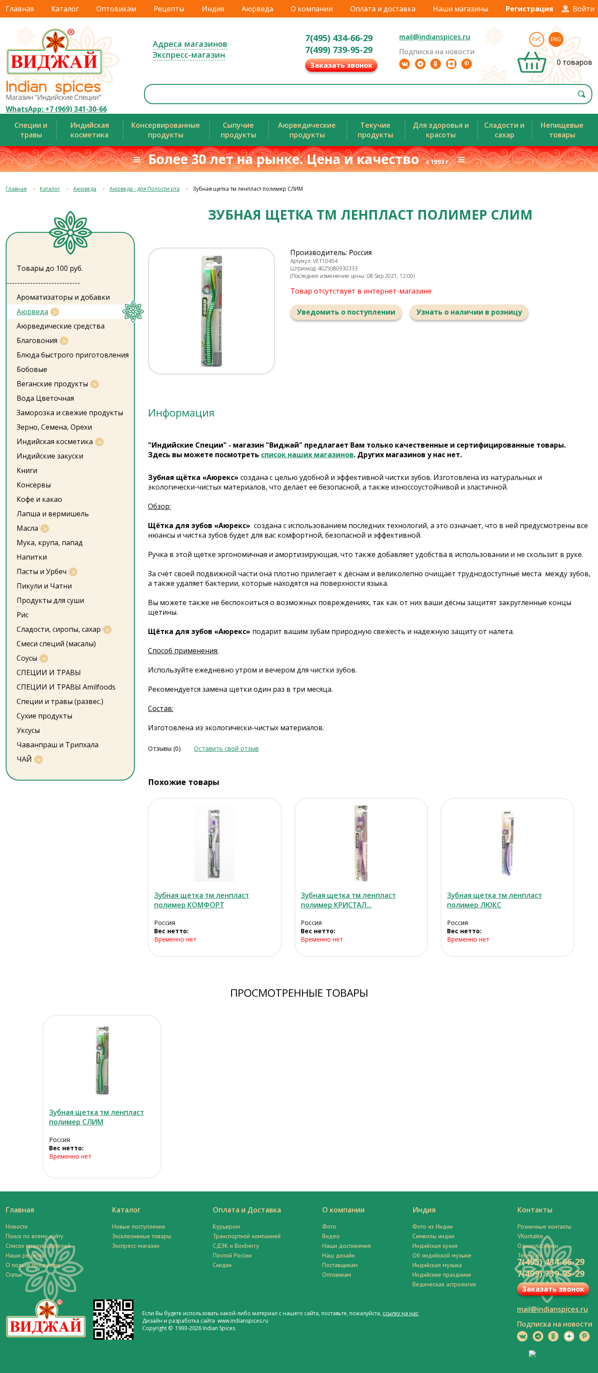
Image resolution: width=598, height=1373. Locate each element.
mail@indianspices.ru (434, 37)
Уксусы (28, 730)
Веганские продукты (52, 384)
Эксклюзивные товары (141, 1236)
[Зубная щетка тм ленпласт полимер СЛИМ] (102, 1060)
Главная (20, 9)
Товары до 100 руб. (50, 268)
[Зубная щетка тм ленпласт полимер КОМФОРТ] (214, 843)
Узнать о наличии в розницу (469, 312)
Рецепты (169, 9)
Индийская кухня (434, 1246)
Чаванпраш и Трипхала (57, 745)
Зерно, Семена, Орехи (54, 427)
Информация (181, 412)
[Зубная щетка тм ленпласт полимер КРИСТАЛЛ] (361, 843)
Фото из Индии (432, 1226)
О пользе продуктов (33, 1265)
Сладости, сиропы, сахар (59, 629)
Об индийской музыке (441, 1255)
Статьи (14, 1274)
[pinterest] (466, 64)
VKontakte (530, 1236)
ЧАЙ (24, 759)
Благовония (37, 340)
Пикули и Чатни (44, 586)
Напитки (32, 557)
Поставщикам (340, 1265)
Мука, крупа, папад (50, 542)
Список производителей (38, 1246)
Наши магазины (460, 9)
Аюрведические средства (61, 326)
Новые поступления (138, 1226)
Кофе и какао (39, 499)
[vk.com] (404, 64)
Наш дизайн (338, 1255)
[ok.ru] (435, 64)
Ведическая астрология (444, 1284)
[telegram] (420, 64)
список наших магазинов (307, 454)
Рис (22, 615)
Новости (17, 1226)
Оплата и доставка (382, 9)
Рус (537, 39)
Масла (27, 528)
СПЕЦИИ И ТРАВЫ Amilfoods (66, 687)
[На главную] (55, 74)
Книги (27, 470)
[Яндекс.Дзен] (451, 64)
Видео (331, 1236)
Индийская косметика (55, 441)
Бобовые (32, 369)
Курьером (226, 1226)
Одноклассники (537, 1246)
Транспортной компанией (247, 1236)
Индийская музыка (437, 1265)
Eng (556, 39)
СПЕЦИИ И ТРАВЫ (49, 672)
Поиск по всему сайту (34, 1236)
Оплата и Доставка (247, 1210)
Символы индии (433, 1236)
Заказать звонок (341, 65)
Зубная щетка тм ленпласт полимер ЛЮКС (494, 900)
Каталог (65, 9)
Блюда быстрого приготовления (73, 355)
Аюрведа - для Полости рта (144, 189)
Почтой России (232, 1255)
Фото (329, 1226)
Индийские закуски (50, 456)
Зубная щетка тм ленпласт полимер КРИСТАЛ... (348, 900)
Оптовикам (116, 9)
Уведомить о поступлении (346, 312)
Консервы (34, 485)
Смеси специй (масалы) (56, 643)
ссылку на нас (401, 1313)
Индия (213, 9)
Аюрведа (257, 9)
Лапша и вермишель (53, 513)
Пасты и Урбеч (42, 571)
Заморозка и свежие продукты (70, 412)
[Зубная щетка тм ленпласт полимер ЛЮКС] (507, 843)
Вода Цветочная (45, 398)
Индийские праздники (441, 1274)
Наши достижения (346, 1246)
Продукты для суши (50, 600)
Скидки (222, 1265)
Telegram (530, 1255)
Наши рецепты (26, 1255)
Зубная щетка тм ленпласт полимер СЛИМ (96, 1117)
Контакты (534, 1210)
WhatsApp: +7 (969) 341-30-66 (56, 109)
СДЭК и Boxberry (236, 1246)
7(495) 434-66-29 (339, 38)
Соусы (27, 658)
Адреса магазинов (190, 44)
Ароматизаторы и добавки (63, 297)
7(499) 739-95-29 (339, 50)
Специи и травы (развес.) (60, 701)
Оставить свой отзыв (226, 748)
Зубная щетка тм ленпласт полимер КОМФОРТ (201, 900)
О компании (312, 9)
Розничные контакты (544, 1226)
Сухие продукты (44, 716)
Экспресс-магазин (189, 54)
